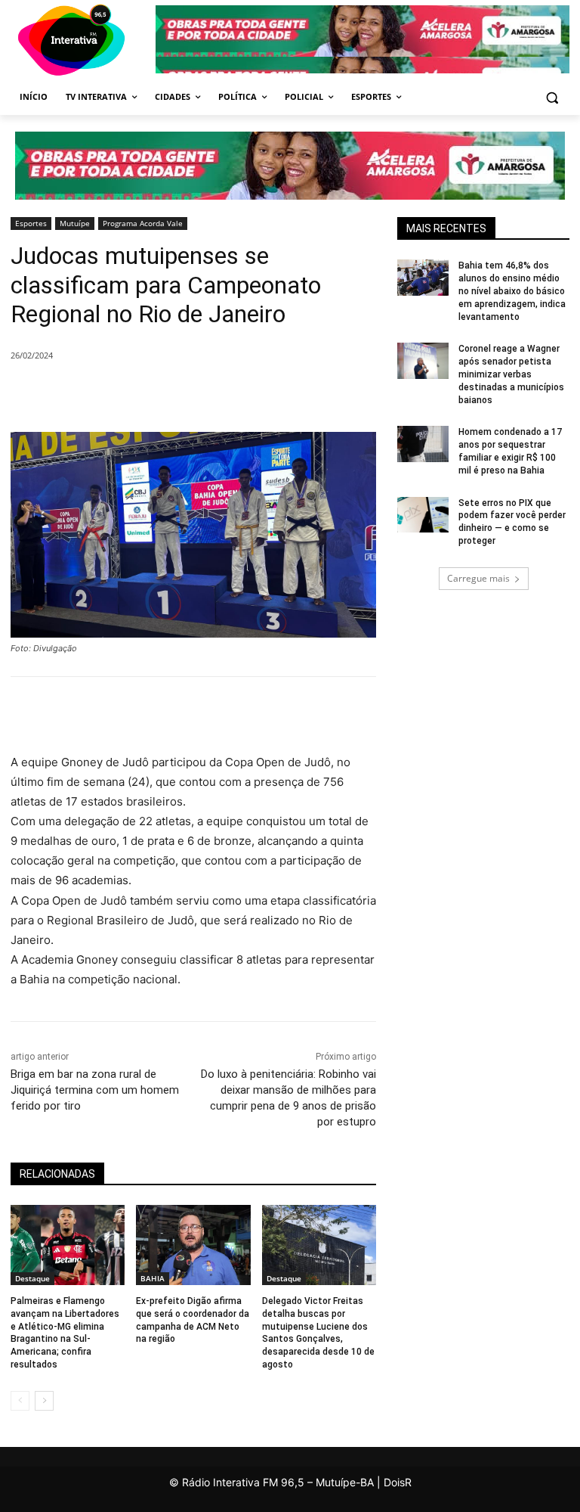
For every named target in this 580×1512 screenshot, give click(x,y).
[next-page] (44, 1401)
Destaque (32, 1278)
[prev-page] (20, 1401)
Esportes (31, 223)
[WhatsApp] (251, 394)
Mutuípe (75, 223)
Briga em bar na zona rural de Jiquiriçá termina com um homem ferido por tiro (95, 1090)
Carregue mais (478, 578)
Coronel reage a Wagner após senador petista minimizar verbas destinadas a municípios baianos (511, 374)
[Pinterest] (216, 394)
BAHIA (152, 1278)
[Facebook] (146, 394)
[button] (551, 97)
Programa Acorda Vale (143, 223)
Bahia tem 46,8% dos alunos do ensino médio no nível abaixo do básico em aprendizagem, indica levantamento (512, 290)
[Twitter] (181, 394)
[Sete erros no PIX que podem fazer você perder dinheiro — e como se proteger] (423, 515)
